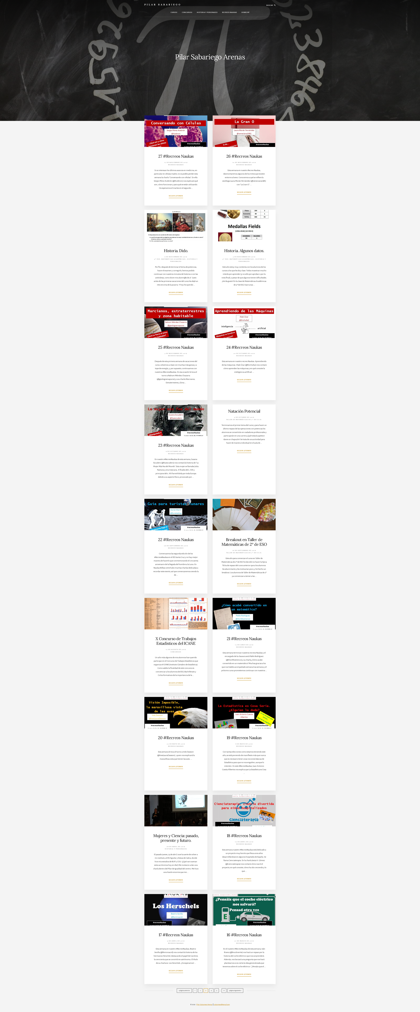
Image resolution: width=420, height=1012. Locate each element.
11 (224, 990)
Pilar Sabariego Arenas (204, 1004)
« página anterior (184, 991)
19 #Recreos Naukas (244, 737)
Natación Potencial (244, 411)
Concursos (176, 652)
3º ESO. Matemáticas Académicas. (170, 259)
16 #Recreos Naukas (244, 934)
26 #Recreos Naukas (244, 156)
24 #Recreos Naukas (244, 347)
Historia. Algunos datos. (244, 250)
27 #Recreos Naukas (176, 156)
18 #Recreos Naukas (244, 835)
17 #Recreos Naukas (176, 934)
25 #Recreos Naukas (176, 347)
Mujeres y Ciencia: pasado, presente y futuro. (176, 838)
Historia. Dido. (176, 250)
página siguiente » (235, 991)
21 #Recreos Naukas (244, 638)
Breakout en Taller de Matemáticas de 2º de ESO (244, 542)
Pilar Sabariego (162, 4)
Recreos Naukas (176, 165)
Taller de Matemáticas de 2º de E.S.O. (244, 419)
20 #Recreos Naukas (176, 737)
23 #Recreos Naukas (176, 445)
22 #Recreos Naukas (176, 539)
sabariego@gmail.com (222, 1004)
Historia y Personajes (176, 849)
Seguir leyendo (176, 196)
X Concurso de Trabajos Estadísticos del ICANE (176, 641)
